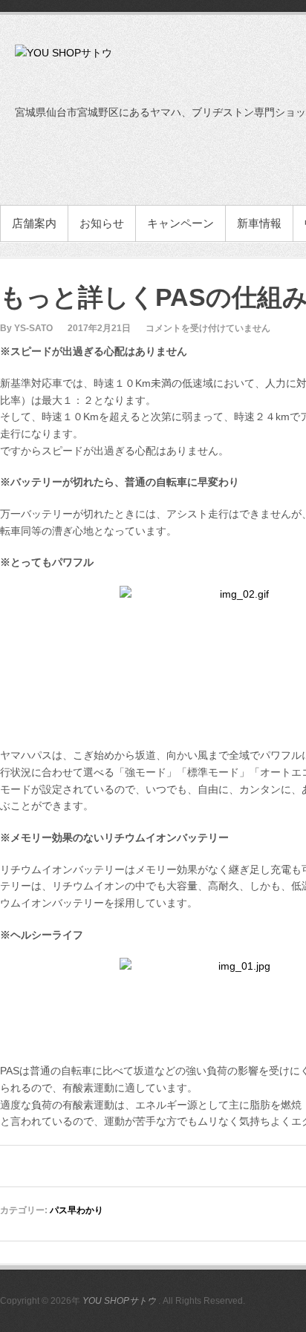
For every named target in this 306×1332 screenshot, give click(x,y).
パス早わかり (76, 1210)
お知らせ (101, 223)
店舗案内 (34, 223)
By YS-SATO (26, 328)
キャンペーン (180, 223)
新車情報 (259, 223)
